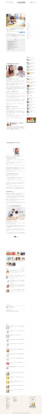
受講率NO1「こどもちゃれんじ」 (10, 48)
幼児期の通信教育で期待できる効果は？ (12, 41)
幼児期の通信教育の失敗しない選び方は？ (12, 44)
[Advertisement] (10, 317)
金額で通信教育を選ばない (10, 46)
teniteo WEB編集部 (10, 306)
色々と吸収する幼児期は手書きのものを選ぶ (11, 45)
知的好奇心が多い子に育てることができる (11, 43)
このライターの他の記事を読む (11, 307)
